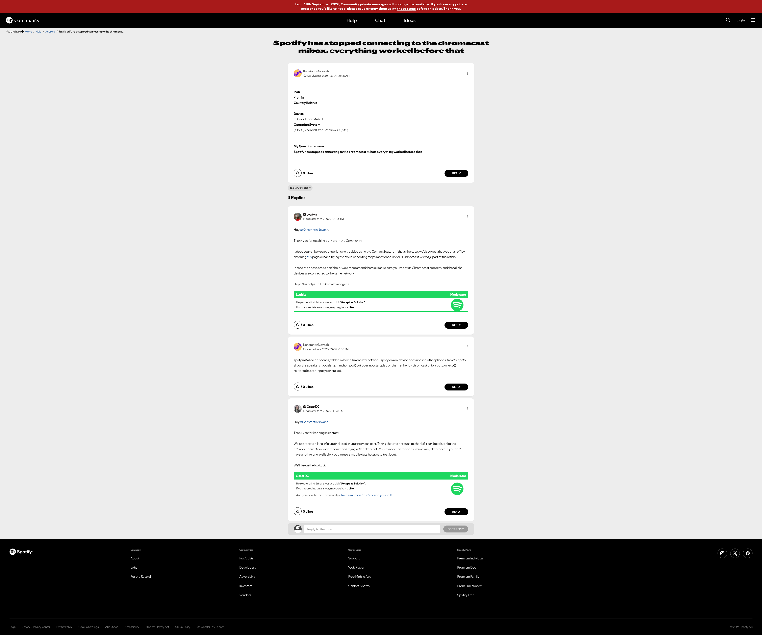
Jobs (134, 567)
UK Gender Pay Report (210, 627)
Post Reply (455, 529)
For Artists (246, 558)
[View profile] (298, 73)
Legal (13, 627)
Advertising (247, 576)
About (135, 558)
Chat (380, 20)
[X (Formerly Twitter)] (735, 553)
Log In (740, 20)
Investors (245, 586)
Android (50, 32)
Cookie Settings (88, 627)
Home (28, 32)
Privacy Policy (64, 627)
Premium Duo (466, 567)
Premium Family (468, 576)
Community (26, 20)
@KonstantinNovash (314, 229)
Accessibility (132, 627)
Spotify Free (465, 595)
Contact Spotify (359, 586)
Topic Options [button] (299, 188)
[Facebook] (747, 553)
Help (351, 20)
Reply (456, 173)
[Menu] (752, 20)
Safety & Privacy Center (36, 627)
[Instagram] (722, 553)
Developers (247, 567)
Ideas (410, 20)
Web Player (356, 567)
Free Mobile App (359, 576)
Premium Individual (470, 558)
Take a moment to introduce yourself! (366, 495)
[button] (467, 73)
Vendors (245, 595)
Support (354, 558)
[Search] (728, 20)
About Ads (111, 627)
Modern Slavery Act (157, 627)
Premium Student (469, 586)
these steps (406, 8)
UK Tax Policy (182, 627)
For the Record (141, 576)
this (309, 257)
